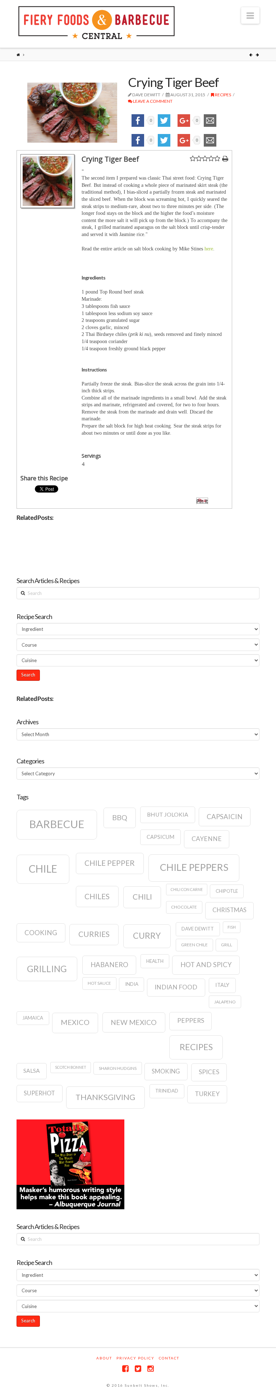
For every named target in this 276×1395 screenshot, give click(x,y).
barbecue (56, 824)
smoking (166, 1071)
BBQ (119, 817)
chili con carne (187, 889)
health (155, 961)
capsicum (160, 837)
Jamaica (32, 1018)
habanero (109, 965)
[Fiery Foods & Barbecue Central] (96, 23)
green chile (194, 944)
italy (222, 985)
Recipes (222, 94)
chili (142, 896)
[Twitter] (138, 1368)
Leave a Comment (152, 101)
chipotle (227, 891)
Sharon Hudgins (118, 1068)
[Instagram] (150, 1368)
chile (43, 869)
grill (226, 944)
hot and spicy (206, 965)
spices (209, 1072)
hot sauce (99, 983)
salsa (31, 1070)
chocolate (184, 907)
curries (94, 934)
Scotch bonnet (70, 1067)
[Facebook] (125, 1368)
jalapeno (225, 1001)
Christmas (229, 910)
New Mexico (134, 1022)
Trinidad (166, 1091)
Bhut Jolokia (167, 814)
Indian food (176, 987)
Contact (169, 1358)
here (208, 248)
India (131, 984)
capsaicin (225, 817)
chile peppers (194, 867)
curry (147, 935)
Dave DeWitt (197, 929)
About (104, 1358)
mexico (75, 1022)
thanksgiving (105, 1097)
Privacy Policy (135, 1358)
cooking (40, 933)
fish (231, 927)
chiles (97, 896)
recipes (196, 1047)
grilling (47, 969)
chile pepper (109, 863)
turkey (207, 1094)
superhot (39, 1093)
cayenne (207, 838)
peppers (190, 1020)
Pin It (202, 501)
